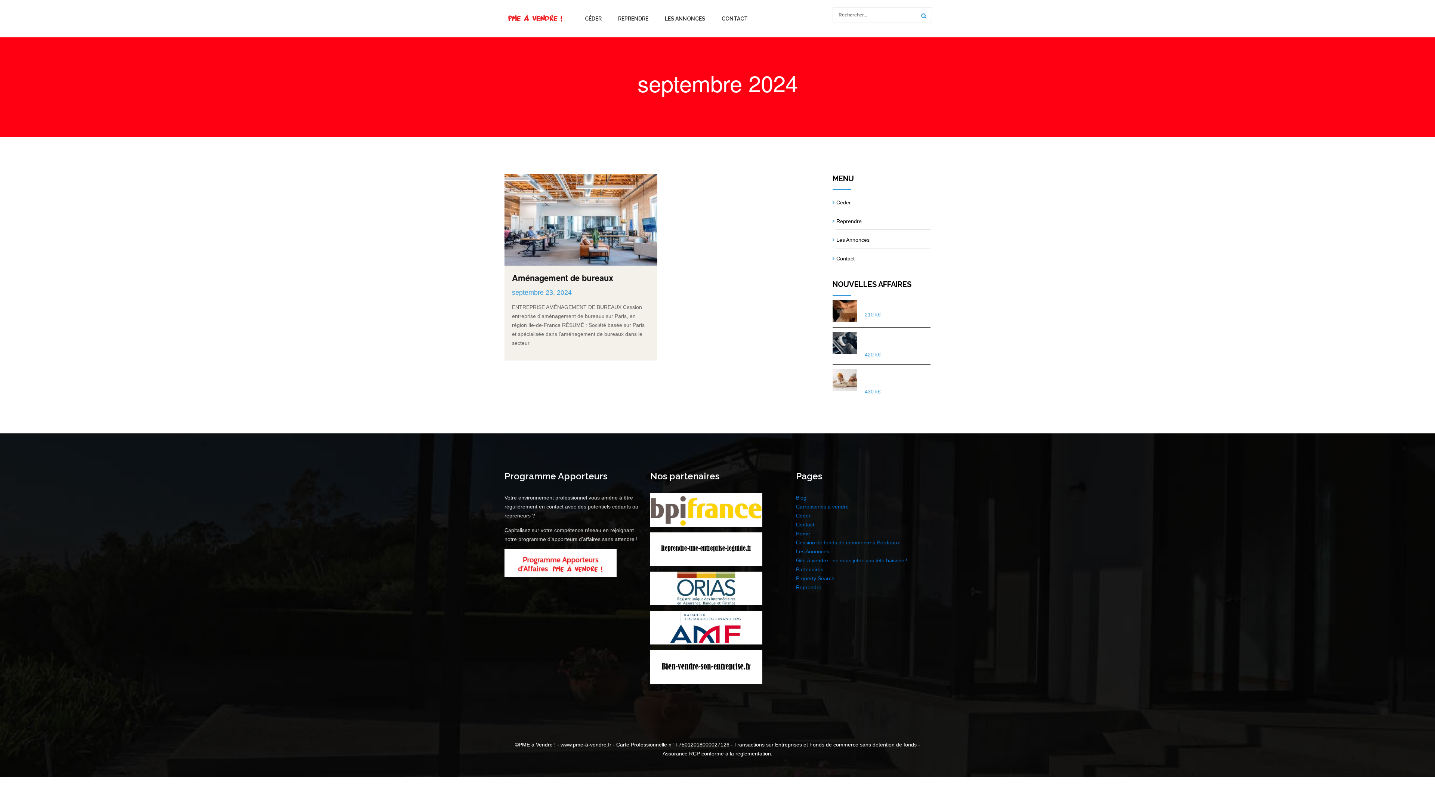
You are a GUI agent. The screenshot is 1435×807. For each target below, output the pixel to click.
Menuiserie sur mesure (895, 304)
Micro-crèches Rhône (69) (893, 377)
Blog (801, 498)
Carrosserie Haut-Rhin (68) (895, 340)
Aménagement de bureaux (562, 278)
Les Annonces (685, 19)
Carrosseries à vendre (822, 507)
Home (803, 534)
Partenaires (809, 569)
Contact (735, 19)
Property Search (815, 578)
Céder (593, 19)
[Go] (922, 16)
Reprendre (633, 19)
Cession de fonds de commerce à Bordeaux (848, 542)
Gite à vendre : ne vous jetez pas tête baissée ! (851, 560)
